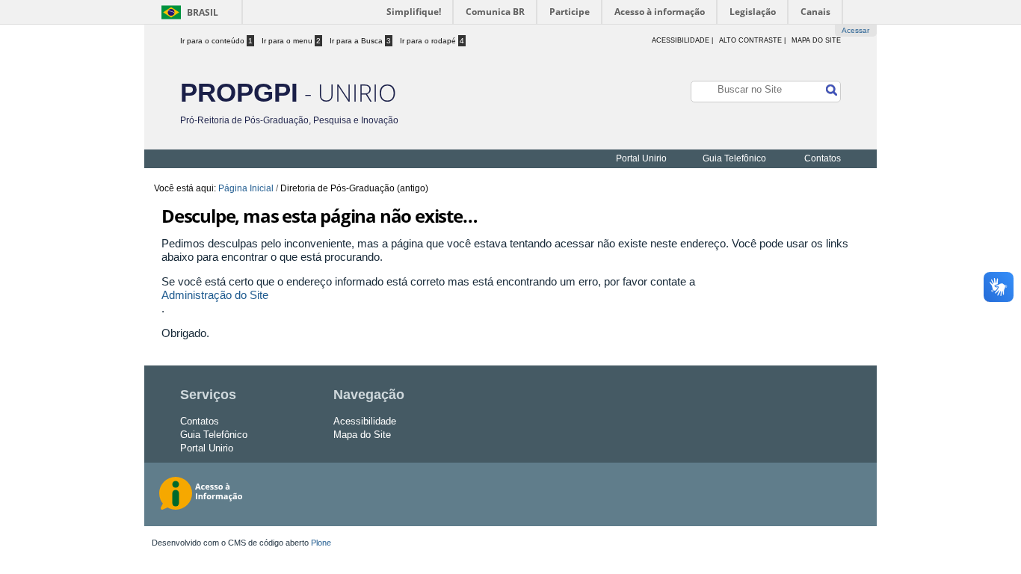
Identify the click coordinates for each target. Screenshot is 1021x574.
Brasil (202, 12)
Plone (321, 542)
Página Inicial (246, 188)
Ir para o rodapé (432, 41)
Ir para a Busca (360, 41)
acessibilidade (680, 40)
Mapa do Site (816, 40)
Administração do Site (214, 294)
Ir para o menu (291, 41)
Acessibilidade (364, 421)
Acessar (855, 30)
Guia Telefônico (734, 158)
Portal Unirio (641, 158)
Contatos (822, 158)
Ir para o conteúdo (216, 41)
